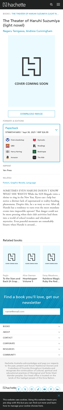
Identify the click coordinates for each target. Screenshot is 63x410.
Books (6, 326)
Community (9, 355)
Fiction (6, 183)
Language (31, 183)
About (6, 332)
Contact (7, 338)
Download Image (31, 113)
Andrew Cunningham (39, 31)
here (41, 406)
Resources (8, 349)
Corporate (9, 343)
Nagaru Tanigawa (13, 31)
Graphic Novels (18, 183)
